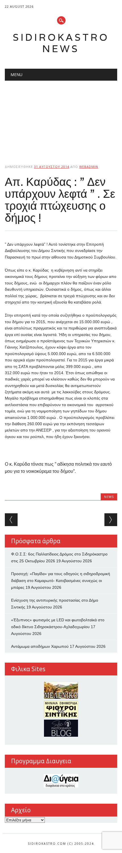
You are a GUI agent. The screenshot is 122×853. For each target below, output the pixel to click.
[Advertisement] (61, 118)
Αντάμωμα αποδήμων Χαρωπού (40, 646)
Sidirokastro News (61, 43)
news (109, 496)
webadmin (88, 166)
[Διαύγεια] (61, 780)
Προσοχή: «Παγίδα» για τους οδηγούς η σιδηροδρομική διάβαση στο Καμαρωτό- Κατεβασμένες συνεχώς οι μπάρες (60, 580)
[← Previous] (11, 519)
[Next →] (110, 519)
